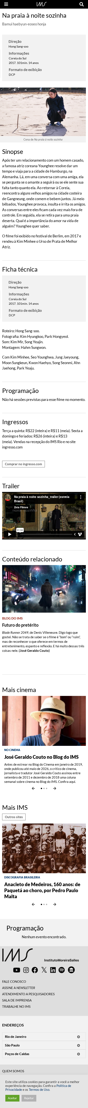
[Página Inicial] (42, 3)
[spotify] (62, 970)
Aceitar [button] (12, 1098)
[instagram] (26, 970)
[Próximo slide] (54, 788)
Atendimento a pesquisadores (28, 994)
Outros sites (14, 817)
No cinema (12, 750)
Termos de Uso (39, 1089)
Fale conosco (14, 981)
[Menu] (6, 4)
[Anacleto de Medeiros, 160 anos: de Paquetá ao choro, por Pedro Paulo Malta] (44, 848)
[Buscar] (81, 4)
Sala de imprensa (17, 1000)
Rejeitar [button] (29, 1098)
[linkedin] (53, 970)
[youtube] (16, 970)
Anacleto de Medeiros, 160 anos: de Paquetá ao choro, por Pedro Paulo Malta (42, 890)
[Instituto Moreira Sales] (40, 957)
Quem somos (13, 1071)
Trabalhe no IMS (16, 1006)
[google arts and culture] (71, 970)
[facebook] (35, 970)
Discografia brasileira (22, 877)
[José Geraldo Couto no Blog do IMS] (44, 720)
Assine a (18, 988)
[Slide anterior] (33, 788)
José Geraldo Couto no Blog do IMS (41, 757)
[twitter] (44, 970)
